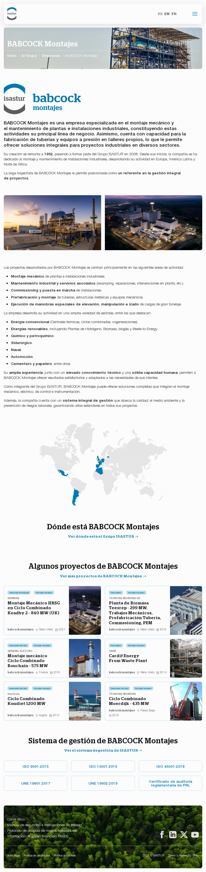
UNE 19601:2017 (35, 783)
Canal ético (16, 819)
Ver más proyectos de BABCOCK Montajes (101, 576)
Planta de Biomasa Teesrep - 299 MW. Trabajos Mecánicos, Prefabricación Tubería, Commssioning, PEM (135, 612)
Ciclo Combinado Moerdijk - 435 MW (129, 701)
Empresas (51, 55)
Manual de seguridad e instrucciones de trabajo (44, 824)
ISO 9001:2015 (36, 766)
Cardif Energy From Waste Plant (128, 658)
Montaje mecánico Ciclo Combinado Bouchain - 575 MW (28, 660)
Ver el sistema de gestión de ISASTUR (101, 750)
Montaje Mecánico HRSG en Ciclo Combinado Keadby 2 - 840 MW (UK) (34, 607)
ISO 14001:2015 (103, 766)
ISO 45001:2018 (170, 766)
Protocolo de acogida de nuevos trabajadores (42, 830)
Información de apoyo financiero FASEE (37, 835)
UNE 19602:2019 (103, 783)
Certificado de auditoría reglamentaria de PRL (170, 783)
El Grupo (29, 55)
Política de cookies (65, 855)
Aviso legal (13, 855)
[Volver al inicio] (11, 13)
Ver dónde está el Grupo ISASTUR (101, 536)
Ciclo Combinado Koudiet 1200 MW (27, 701)
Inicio (12, 55)
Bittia (196, 855)
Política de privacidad (37, 855)
